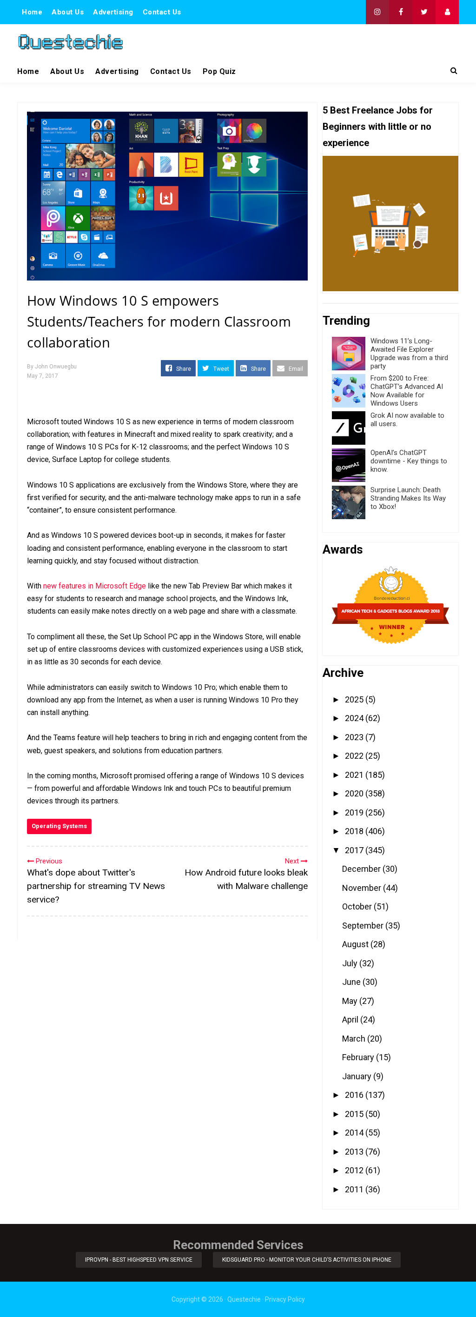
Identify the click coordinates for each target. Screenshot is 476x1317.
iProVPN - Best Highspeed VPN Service (138, 1260)
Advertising (113, 12)
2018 (355, 831)
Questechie (244, 1299)
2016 (355, 1095)
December (362, 869)
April (351, 1019)
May (350, 1001)
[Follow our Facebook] (400, 12)
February (359, 1057)
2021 (355, 775)
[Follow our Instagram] (377, 12)
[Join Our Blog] (447, 12)
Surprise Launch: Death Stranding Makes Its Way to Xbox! (408, 498)
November (362, 888)
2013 (355, 1152)
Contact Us (162, 12)
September (363, 925)
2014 (355, 1132)
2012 (355, 1170)
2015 (355, 1114)
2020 (355, 793)
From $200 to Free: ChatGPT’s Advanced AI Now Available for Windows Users (406, 391)
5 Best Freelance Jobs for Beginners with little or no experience (378, 126)
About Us (68, 12)
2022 (355, 756)
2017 (355, 850)
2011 (355, 1189)
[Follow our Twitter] (424, 12)
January (357, 1076)
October (358, 906)
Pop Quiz (219, 71)
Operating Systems (59, 825)
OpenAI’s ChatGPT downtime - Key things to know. (408, 461)
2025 (355, 699)
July (350, 963)
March (354, 1038)
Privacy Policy (285, 1299)
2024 (355, 718)
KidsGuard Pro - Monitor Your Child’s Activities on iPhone (306, 1260)
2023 (355, 737)
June (352, 982)
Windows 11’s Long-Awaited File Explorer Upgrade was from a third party (409, 353)
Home (32, 12)
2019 (355, 812)
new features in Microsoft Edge (94, 586)
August (356, 944)
